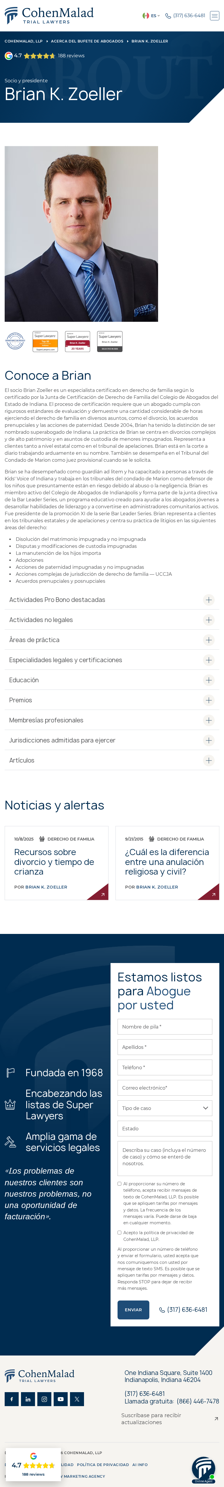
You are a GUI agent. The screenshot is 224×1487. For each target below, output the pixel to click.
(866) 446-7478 (198, 1401)
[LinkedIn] (28, 1399)
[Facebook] (12, 1399)
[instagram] (44, 1399)
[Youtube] (61, 1399)
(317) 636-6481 (145, 1394)
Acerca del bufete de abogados (87, 41)
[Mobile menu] (214, 15)
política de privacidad (103, 1465)
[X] (77, 1399)
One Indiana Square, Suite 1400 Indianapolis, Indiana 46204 (168, 1376)
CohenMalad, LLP (24, 41)
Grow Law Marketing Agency (72, 1476)
